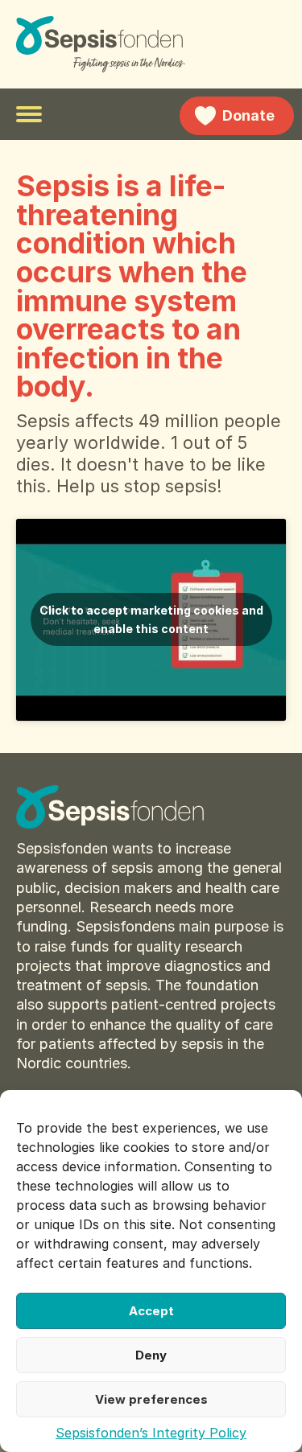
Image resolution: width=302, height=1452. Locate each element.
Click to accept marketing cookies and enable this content (151, 619)
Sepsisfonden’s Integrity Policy (151, 1433)
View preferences (151, 1399)
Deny (151, 1355)
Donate (248, 115)
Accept (151, 1310)
